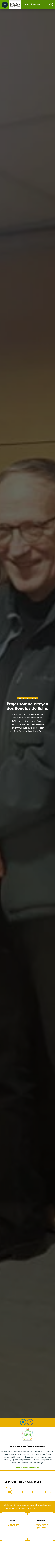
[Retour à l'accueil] (15, 4)
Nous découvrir (32, 4)
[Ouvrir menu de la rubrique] (51, 4)
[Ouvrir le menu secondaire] (5, 5)
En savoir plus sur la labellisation (27, 1468)
